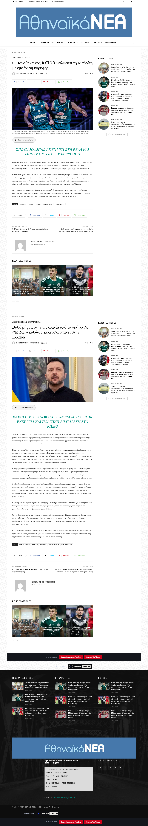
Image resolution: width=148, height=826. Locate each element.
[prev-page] (13, 300)
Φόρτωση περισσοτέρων (116, 134)
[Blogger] (100, 768)
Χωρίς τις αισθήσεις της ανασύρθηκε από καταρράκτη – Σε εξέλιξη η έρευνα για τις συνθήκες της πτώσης (123, 125)
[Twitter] (129, 1)
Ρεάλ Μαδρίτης (60, 204)
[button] (133, 43)
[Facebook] (124, 1)
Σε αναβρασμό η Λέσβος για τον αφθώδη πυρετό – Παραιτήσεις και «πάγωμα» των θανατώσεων (25, 291)
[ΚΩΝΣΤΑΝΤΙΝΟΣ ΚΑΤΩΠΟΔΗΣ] (14, 73)
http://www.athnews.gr (38, 244)
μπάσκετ (38, 204)
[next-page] (17, 300)
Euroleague (22, 204)
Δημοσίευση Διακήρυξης (71, 822)
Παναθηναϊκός (48, 204)
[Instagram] (126, 1)
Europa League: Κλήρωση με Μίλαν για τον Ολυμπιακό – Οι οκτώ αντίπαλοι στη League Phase (122, 111)
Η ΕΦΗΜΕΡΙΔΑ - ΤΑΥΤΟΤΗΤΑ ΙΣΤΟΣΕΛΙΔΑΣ (62, 769)
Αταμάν (31, 204)
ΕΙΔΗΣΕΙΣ (26, 58)
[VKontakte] (120, 768)
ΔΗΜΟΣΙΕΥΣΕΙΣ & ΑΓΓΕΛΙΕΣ (56, 772)
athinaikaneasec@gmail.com (64, 797)
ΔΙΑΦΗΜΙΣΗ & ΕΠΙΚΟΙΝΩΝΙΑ (57, 776)
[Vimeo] (131, 1)
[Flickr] (110, 768)
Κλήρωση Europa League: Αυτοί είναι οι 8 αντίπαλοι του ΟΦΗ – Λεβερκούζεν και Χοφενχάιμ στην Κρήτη (79, 290)
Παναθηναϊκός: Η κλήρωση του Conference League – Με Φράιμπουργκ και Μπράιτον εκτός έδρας (52, 290)
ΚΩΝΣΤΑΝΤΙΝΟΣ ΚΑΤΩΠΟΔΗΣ (28, 74)
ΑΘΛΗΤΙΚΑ (21, 52)
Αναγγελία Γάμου (93, 822)
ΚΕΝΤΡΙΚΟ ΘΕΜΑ (25, 286)
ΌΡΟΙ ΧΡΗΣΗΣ (51, 779)
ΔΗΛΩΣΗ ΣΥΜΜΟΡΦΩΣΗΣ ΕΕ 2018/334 (61, 783)
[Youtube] (134, 1)
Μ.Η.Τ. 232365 (51, 786)
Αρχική (14, 52)
